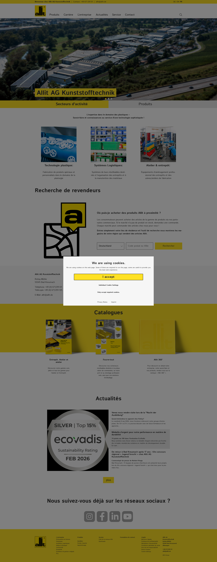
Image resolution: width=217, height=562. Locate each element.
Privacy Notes (102, 302)
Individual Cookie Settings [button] (108, 285)
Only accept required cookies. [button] (108, 292)
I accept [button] (108, 277)
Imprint (113, 302)
